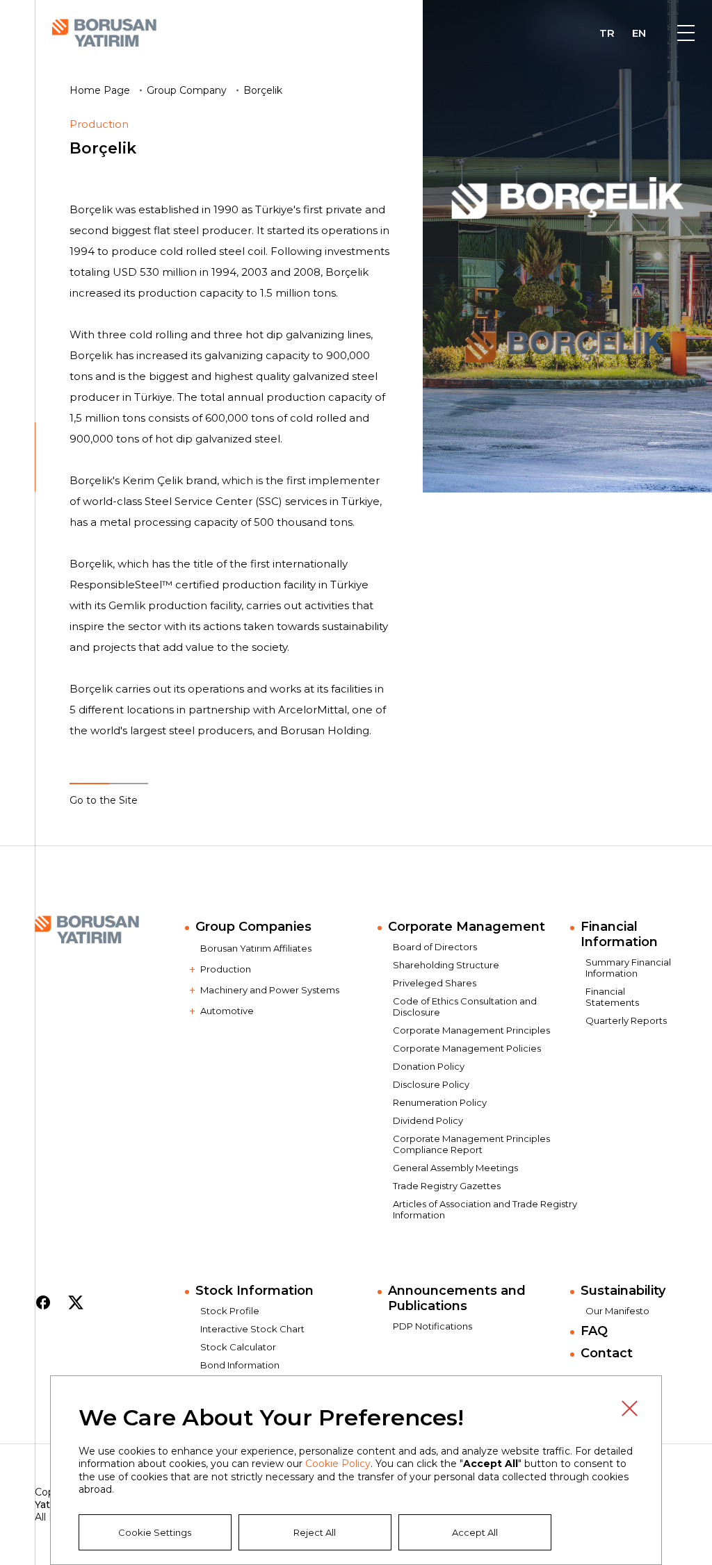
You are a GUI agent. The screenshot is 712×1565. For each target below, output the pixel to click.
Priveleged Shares (434, 982)
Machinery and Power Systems (269, 989)
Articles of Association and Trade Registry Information (485, 1209)
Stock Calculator (238, 1346)
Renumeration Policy (440, 1102)
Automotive (227, 1010)
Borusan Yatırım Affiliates (256, 948)
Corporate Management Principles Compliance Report (471, 1144)
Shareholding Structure (446, 964)
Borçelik (262, 90)
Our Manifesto (617, 1310)
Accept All (475, 1532)
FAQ (594, 1331)
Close (629, 1408)
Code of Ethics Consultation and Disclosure (465, 1006)
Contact (607, 1353)
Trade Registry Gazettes (447, 1185)
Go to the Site (104, 800)
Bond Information (240, 1365)
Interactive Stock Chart (252, 1328)
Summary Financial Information (628, 968)
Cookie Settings (154, 1532)
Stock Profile (229, 1310)
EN (639, 34)
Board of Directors (435, 946)
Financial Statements (612, 997)
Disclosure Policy (431, 1084)
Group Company (187, 90)
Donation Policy (428, 1066)
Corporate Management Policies (467, 1048)
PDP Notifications (432, 1326)
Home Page (100, 90)
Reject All (314, 1532)
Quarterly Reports (626, 1020)
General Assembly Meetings (455, 1167)
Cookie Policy (338, 1463)
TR (607, 34)
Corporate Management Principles (471, 1030)
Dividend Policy (428, 1120)
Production (225, 969)
